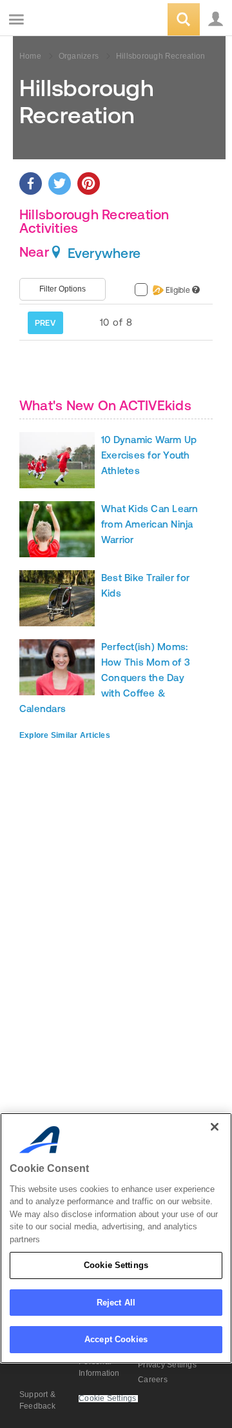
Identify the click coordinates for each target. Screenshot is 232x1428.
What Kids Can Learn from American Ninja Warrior (149, 524)
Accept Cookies (116, 1339)
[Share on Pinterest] (88, 183)
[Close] (214, 1127)
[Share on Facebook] (30, 183)
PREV (45, 323)
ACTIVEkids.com (75, 20)
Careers (153, 1379)
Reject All (116, 1302)
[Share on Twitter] (59, 183)
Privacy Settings (167, 1364)
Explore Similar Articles (64, 735)
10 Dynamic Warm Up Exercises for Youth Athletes (149, 455)
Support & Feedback (37, 1400)
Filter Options (62, 288)
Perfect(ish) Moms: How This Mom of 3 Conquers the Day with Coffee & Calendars (104, 677)
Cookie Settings (116, 1265)
